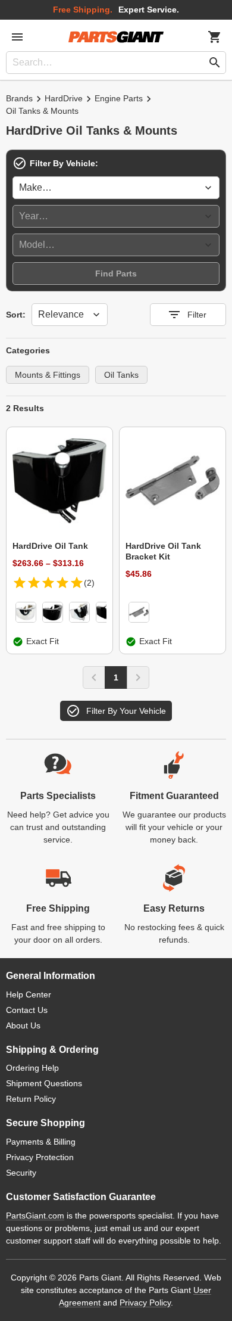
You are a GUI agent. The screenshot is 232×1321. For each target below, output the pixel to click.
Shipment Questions (44, 1083)
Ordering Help (32, 1068)
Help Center (28, 994)
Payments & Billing (41, 1141)
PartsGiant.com (35, 1215)
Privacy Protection (40, 1157)
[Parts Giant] (116, 37)
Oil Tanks (121, 375)
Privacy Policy (145, 1302)
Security (21, 1172)
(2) (89, 583)
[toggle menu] (17, 37)
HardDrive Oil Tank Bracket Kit (163, 551)
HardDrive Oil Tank (50, 546)
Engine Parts (119, 98)
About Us (23, 1025)
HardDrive (64, 98)
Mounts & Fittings (47, 375)
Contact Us (27, 1010)
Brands (19, 98)
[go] (214, 62)
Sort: (16, 314)
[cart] (214, 37)
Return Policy (31, 1099)
